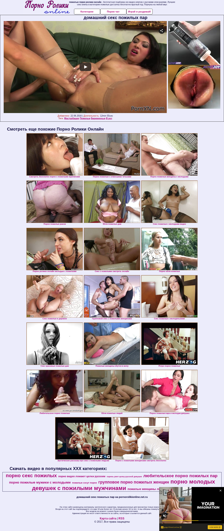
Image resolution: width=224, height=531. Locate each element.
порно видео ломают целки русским (81, 476)
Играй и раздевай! (139, 11)
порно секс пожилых (31, 475)
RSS (121, 518)
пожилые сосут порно (84, 482)
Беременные (98, 118)
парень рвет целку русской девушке (124, 476)
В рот (109, 118)
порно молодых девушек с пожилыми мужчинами (123, 484)
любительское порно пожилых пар (180, 475)
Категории (86, 11)
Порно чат (113, 11)
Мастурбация (71, 118)
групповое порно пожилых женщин (133, 482)
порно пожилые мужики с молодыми (40, 482)
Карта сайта (108, 518)
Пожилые (85, 118)
